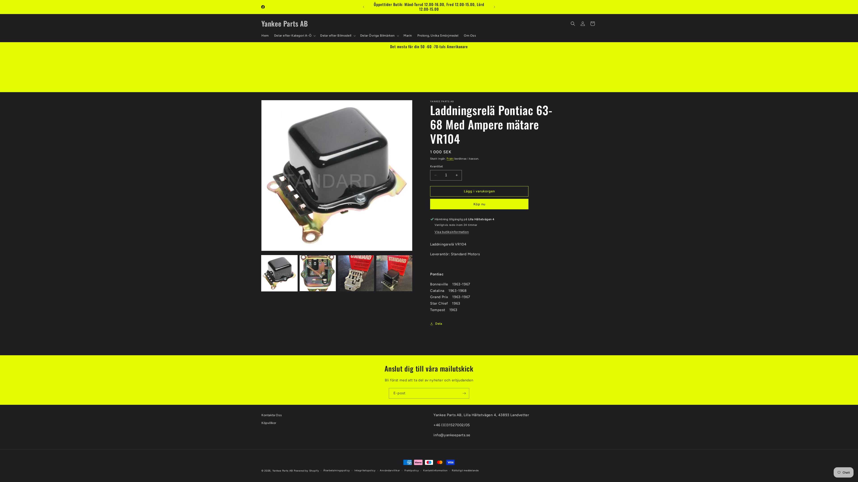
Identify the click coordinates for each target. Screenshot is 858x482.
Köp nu (479, 204)
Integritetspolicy (365, 470)
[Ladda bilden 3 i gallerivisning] (356, 273)
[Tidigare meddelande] (363, 7)
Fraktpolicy (411, 470)
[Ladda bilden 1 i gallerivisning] (279, 273)
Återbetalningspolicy (336, 470)
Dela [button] (438, 324)
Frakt (450, 158)
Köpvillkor (268, 423)
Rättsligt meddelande (465, 470)
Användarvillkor (390, 470)
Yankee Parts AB (282, 470)
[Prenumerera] (464, 393)
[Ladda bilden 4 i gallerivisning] (394, 273)
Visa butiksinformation (452, 232)
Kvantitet (436, 166)
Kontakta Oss (271, 415)
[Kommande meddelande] (494, 7)
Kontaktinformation (435, 470)
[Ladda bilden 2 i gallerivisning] (318, 273)
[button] (294, 35)
